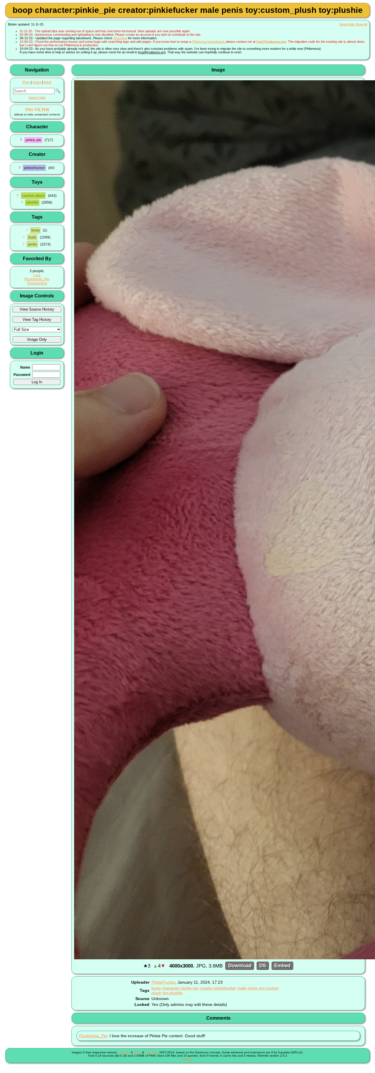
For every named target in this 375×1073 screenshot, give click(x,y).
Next (47, 82)
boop (35, 230)
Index (37, 82)
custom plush (33, 196)
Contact (187, 1058)
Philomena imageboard (208, 41)
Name (25, 367)
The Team (151, 1052)
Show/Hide (346, 24)
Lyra (36, 275)
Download (239, 966)
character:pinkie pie (180, 988)
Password (21, 375)
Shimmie (124, 1052)
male (32, 237)
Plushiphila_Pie (37, 279)
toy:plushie (173, 992)
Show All (361, 24)
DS (262, 966)
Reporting (120, 38)
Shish (137, 1052)
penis (32, 244)
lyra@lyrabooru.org (271, 41)
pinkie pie (33, 140)
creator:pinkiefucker (218, 988)
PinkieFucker (163, 982)
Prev (26, 82)
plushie (32, 202)
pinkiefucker (34, 168)
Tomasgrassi (37, 283)
